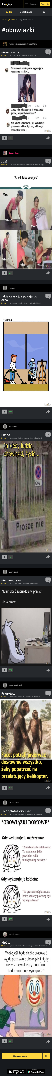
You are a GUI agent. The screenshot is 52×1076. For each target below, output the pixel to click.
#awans (18, 946)
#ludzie (20, 438)
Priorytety (8, 693)
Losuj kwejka (46, 1056)
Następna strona (20, 1056)
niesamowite (10, 52)
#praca (13, 165)
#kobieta (30, 814)
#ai (39, 303)
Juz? (4, 161)
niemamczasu (11, 580)
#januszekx (34, 946)
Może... (6, 942)
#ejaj (42, 165)
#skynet (37, 165)
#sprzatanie (21, 165)
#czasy (26, 303)
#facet (20, 697)
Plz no (5, 435)
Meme (3, 946)
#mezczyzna (22, 814)
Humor (3, 55)
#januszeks (43, 946)
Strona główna (8, 19)
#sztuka (20, 303)
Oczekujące (26, 12)
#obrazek (13, 303)
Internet (4, 165)
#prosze (26, 438)
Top (43, 12)
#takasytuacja (24, 55)
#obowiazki (14, 55)
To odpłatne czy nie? (16, 811)
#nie (31, 438)
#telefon (26, 583)
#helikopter (36, 697)
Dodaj (8, 12)
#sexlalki (33, 55)
